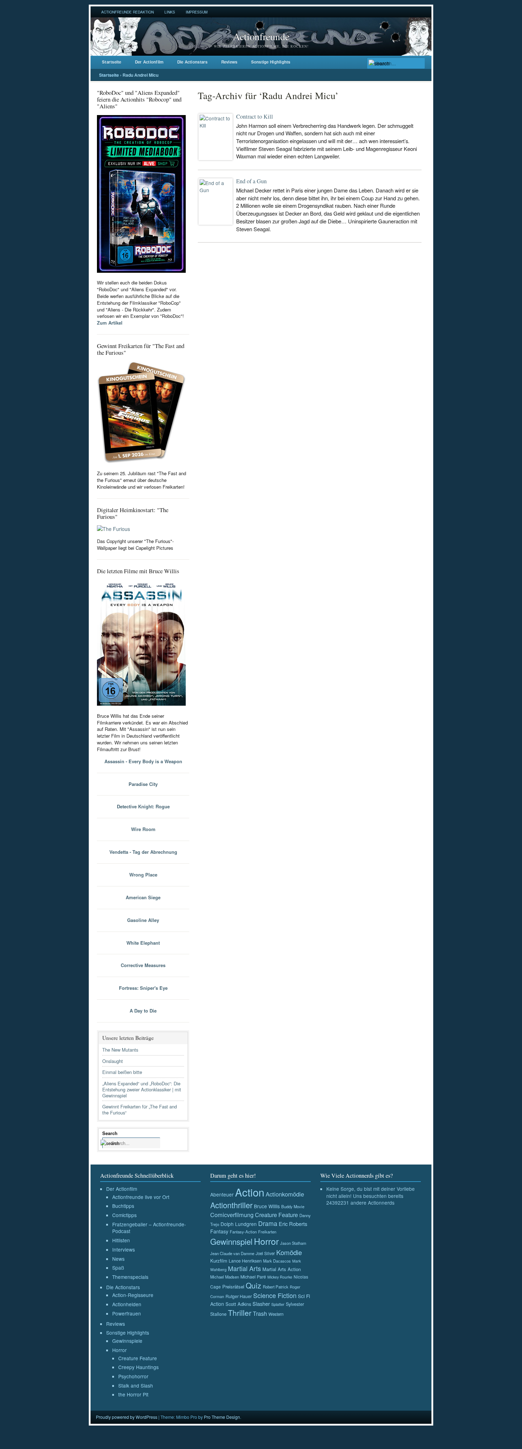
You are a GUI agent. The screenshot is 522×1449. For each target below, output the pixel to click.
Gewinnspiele (127, 1340)
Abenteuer (222, 1194)
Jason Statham (293, 1243)
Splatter (277, 1304)
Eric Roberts (293, 1223)
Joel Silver (265, 1253)
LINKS (169, 12)
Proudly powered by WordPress (126, 1417)
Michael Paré (253, 1277)
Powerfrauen (126, 1313)
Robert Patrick (275, 1287)
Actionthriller (231, 1204)
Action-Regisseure (132, 1294)
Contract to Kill (254, 116)
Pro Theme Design (222, 1417)
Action (249, 1191)
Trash (260, 1313)
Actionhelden (126, 1304)
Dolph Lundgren (239, 1223)
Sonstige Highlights (270, 62)
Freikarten (267, 1231)
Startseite (111, 62)
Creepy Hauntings (138, 1367)
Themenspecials (130, 1276)
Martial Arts (244, 1268)
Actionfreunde (261, 36)
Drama (267, 1223)
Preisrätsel (233, 1286)
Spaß (118, 1267)
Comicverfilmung (232, 1214)
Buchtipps (123, 1205)
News (118, 1258)
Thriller (239, 1312)
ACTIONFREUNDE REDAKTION (127, 12)
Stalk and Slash (135, 1385)
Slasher (261, 1303)
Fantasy (219, 1231)
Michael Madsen (224, 1277)
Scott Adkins (238, 1304)
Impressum (196, 12)
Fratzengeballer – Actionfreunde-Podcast (149, 1228)
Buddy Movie (292, 1206)
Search (110, 1133)
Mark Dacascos (277, 1261)
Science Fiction (275, 1295)
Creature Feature (137, 1358)
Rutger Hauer (238, 1296)
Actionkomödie (285, 1194)
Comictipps (124, 1215)
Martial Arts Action (281, 1269)
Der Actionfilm (149, 62)
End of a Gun (251, 181)
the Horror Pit (133, 1394)
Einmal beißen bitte (122, 1072)
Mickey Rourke (279, 1277)
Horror (119, 1349)
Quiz (253, 1285)
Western (275, 1314)
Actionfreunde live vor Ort (140, 1196)
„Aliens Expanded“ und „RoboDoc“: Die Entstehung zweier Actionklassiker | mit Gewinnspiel (141, 1089)
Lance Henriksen (245, 1261)
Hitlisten (121, 1240)
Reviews (229, 62)
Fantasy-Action (243, 1231)
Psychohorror (133, 1376)
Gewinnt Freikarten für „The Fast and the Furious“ (139, 1109)
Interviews (123, 1249)
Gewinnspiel (231, 1241)
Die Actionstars (192, 62)
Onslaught (112, 1061)
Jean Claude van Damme (232, 1253)
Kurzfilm (218, 1260)
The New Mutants (120, 1049)
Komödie (289, 1252)
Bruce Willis (267, 1206)
